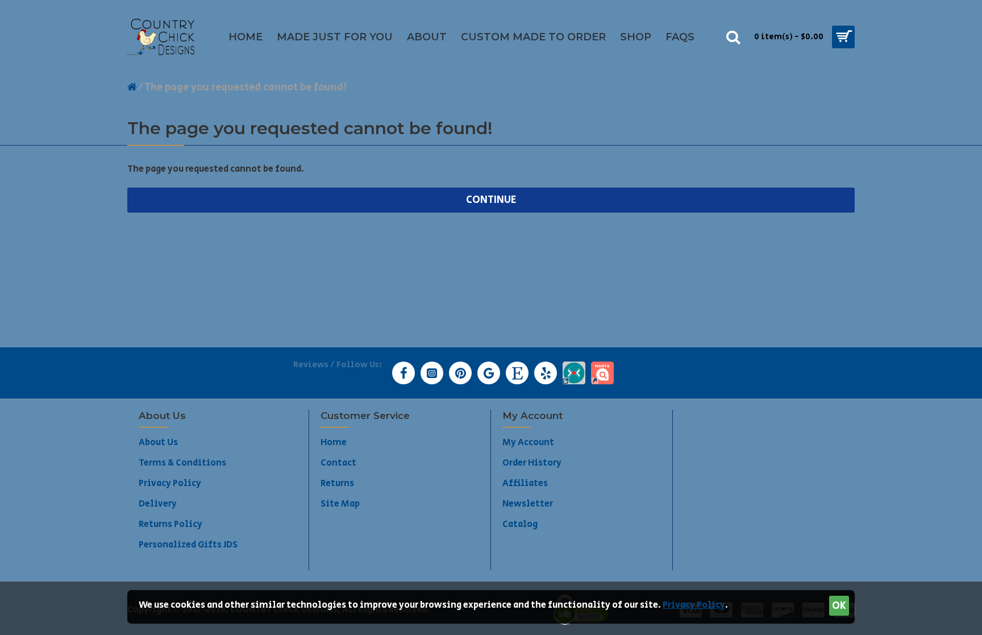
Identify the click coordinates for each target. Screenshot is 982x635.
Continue (491, 200)
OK (839, 606)
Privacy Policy (694, 605)
